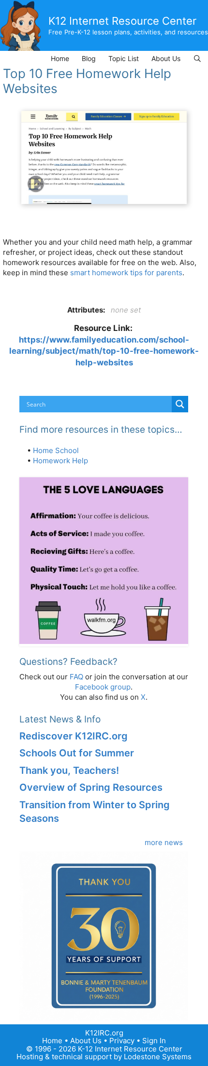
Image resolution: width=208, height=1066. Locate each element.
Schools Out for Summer (76, 753)
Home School (56, 450)
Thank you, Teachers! (69, 770)
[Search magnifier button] (180, 404)
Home (60, 58)
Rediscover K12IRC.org (73, 736)
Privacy (121, 1040)
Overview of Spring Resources (91, 787)
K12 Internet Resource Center (122, 21)
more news (164, 842)
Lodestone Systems (158, 1056)
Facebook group (103, 686)
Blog (89, 58)
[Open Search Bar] (197, 58)
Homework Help (60, 460)
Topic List (123, 58)
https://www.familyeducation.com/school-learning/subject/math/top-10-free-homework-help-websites (104, 351)
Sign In (154, 1040)
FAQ (76, 676)
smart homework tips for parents (126, 272)
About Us (165, 58)
